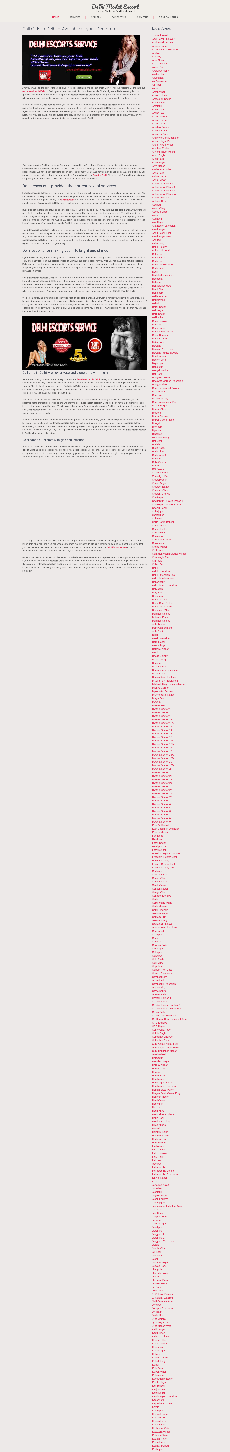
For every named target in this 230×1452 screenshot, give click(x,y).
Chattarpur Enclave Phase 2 (167, 504)
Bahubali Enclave (161, 285)
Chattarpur (158, 497)
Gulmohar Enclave (162, 1036)
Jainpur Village (160, 1216)
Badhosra (157, 268)
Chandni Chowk (161, 493)
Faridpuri (157, 839)
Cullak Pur (157, 564)
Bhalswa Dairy (160, 398)
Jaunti (155, 1258)
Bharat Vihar (159, 409)
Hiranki (156, 1128)
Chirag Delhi (159, 525)
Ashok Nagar (159, 176)
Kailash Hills (159, 1339)
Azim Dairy (158, 243)
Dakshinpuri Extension (164, 585)
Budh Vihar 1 (159, 451)
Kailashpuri (158, 1347)
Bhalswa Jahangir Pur (164, 402)
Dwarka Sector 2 (161, 768)
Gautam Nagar (160, 913)
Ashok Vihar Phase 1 (163, 183)
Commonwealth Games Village (169, 553)
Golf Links (157, 962)
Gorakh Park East (162, 969)
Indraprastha (159, 1167)
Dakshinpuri (158, 581)
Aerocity (156, 56)
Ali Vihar (156, 84)
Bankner (156, 324)
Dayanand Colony (162, 606)
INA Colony (158, 1149)
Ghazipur (157, 934)
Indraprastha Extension (165, 1174)
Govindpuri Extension (164, 983)
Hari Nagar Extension (164, 1086)
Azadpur (156, 239)
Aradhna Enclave (161, 148)
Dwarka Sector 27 (162, 789)
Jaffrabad (157, 1188)
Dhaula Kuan (159, 673)
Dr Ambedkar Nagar (163, 694)
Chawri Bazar (159, 507)
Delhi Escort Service (117, 547)
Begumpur (158, 363)
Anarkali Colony (161, 127)
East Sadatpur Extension (165, 828)
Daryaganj (157, 588)
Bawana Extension (162, 349)
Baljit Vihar (158, 317)
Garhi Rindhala (160, 909)
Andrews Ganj (160, 134)
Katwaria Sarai (160, 1435)
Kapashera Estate (162, 1403)
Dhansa (156, 663)
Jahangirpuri (158, 1202)
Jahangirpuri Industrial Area (167, 1206)
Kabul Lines (158, 1332)
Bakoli (155, 303)
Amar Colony (159, 95)
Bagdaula (157, 278)
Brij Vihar (157, 440)
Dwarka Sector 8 (161, 818)
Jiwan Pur (157, 1290)
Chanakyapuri (159, 479)
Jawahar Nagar (160, 1262)
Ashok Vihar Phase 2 (163, 187)
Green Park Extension (164, 1015)
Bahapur (156, 282)
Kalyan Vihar (159, 1371)
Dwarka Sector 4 (161, 804)
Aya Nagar (158, 222)
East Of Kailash (160, 825)
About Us (142, 17)
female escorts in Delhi (88, 379)
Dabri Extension (161, 571)
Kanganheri (158, 1385)
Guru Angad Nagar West (165, 1047)
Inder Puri (157, 1156)
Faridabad (157, 835)
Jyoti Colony (159, 1318)
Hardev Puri (158, 1068)
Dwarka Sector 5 (161, 807)
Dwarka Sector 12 (162, 719)
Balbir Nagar (159, 306)
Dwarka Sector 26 (162, 786)
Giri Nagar (157, 948)
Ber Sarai (157, 373)
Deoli (155, 634)
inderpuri (156, 1163)
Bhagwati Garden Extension (167, 380)
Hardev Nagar (160, 1064)
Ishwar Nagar (159, 1177)
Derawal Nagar (160, 648)
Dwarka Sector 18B (163, 758)
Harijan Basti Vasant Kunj (166, 1093)
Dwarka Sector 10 (162, 712)
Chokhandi (158, 543)
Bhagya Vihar (159, 384)
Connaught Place (161, 557)
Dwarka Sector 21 (162, 775)
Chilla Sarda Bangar (163, 521)
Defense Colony (161, 620)
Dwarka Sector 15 (162, 733)
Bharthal (156, 412)
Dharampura (159, 666)
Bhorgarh (157, 426)
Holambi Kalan (160, 1131)
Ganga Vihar (159, 892)
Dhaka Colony (160, 655)
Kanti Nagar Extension (164, 1396)
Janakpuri (157, 1227)
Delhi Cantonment (162, 627)
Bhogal (156, 423)
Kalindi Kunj (158, 1361)
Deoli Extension (161, 638)
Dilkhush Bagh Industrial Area (168, 684)
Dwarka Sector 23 (162, 782)
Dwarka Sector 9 (161, 821)
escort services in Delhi (33, 91)
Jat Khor (156, 1251)
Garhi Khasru (159, 906)
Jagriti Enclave (160, 1198)
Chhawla (157, 518)
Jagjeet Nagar (159, 1195)
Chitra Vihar (158, 532)
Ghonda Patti (159, 945)
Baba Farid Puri (161, 250)
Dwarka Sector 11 (162, 715)
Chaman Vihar (160, 472)
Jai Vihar (156, 1209)
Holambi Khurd (160, 1135)
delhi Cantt (158, 631)
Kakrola (156, 1354)
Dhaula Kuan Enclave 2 (165, 680)
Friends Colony (160, 860)
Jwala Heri (157, 1315)
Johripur (156, 1304)
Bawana (156, 345)
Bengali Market (160, 370)
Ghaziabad (158, 930)
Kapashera (158, 1399)
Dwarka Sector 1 (161, 708)
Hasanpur (157, 1103)
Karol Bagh (158, 1424)
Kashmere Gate (160, 1428)
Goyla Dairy (158, 987)
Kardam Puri (159, 1417)
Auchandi (157, 218)
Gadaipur (157, 871)
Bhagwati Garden (161, 377)
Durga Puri (158, 698)
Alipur (155, 88)
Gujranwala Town (161, 1029)
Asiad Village (159, 208)
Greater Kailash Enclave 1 (166, 1005)
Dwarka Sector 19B (163, 765)
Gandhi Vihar (159, 885)
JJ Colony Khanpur (162, 1294)
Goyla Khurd (159, 990)
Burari (155, 465)
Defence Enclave (161, 617)
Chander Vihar (160, 490)
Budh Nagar (158, 447)
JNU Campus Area (162, 1301)
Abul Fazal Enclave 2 (163, 42)
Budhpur (156, 458)
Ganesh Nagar (160, 888)
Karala (155, 1406)
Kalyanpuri (158, 1375)
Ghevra (156, 938)
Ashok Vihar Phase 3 (163, 190)
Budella (156, 444)
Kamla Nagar (159, 1382)
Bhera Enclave (160, 416)
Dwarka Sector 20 (162, 772)
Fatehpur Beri (159, 846)
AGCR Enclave (160, 63)
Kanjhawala (158, 1389)
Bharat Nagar (159, 405)
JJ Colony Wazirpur (163, 1297)
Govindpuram (159, 976)
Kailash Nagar (160, 1343)
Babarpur (157, 254)
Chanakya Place (161, 476)
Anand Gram (159, 109)
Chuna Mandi (159, 546)
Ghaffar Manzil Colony (164, 927)
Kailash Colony (160, 1336)
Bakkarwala (158, 299)
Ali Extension (159, 81)
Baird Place (158, 289)
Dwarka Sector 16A (163, 740)
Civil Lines (157, 550)
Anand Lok (158, 112)
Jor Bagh (157, 1311)
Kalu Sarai (157, 1368)
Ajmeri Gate (158, 67)
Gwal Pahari (159, 1054)
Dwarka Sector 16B (163, 744)
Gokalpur (157, 952)
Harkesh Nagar (160, 1096)
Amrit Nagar (158, 102)
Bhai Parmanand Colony (165, 388)
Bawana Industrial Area (165, 352)
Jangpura (157, 1230)
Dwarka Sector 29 (162, 797)
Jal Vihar (156, 1220)
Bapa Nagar (158, 328)
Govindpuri (158, 980)
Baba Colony (159, 246)
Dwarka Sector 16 (162, 737)
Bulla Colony (159, 462)
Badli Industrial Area (163, 275)
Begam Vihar (159, 359)
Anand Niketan (160, 116)
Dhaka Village (159, 659)
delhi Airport (158, 624)
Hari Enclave (159, 1075)
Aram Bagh (158, 155)
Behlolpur (157, 366)
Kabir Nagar (158, 1329)
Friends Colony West (164, 867)
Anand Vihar (159, 123)
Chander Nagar (160, 486)
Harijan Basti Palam (163, 1089)
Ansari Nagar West (162, 144)
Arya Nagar (158, 165)
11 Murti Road (160, 35)
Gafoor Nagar (159, 874)
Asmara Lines (160, 211)
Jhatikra (156, 1276)
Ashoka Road (159, 201)
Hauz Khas (158, 1110)
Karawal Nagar (160, 1414)
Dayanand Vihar (161, 610)
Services (75, 17)
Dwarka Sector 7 (161, 814)
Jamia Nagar (159, 1223)
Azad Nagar (158, 229)
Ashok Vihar (159, 179)
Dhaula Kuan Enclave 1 (165, 677)
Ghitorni (156, 941)
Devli (155, 652)
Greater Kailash (160, 994)
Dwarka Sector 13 (162, 726)
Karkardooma (159, 1421)
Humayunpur (159, 1142)
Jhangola (157, 1269)
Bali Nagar (158, 310)
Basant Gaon (159, 338)
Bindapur (157, 433)
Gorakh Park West (162, 973)
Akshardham (159, 74)
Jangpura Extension (163, 1241)
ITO (154, 1181)
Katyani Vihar (159, 1438)
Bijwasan (157, 430)
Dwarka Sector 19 (162, 761)
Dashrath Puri (159, 599)
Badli (155, 271)
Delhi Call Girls (168, 17)
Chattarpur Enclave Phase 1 (167, 500)
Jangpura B (158, 1237)
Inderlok (156, 1160)
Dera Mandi (158, 641)
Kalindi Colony (160, 1357)
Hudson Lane (159, 1139)
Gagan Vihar (159, 878)
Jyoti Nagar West (161, 1325)
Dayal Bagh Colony (163, 603)
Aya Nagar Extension (164, 225)
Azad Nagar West (162, 236)
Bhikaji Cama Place (163, 419)
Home (55, 17)
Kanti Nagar (158, 1392)
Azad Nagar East (161, 232)
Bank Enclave (159, 321)
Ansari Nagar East (162, 141)
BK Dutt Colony (161, 437)
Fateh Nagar (159, 842)
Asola (155, 215)
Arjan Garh (158, 158)
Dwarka (156, 701)
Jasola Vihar (159, 1248)
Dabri (155, 567)
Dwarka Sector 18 (162, 751)
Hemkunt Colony (161, 1121)
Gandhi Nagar (159, 881)
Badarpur (157, 261)
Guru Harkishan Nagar (164, 1050)
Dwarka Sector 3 (161, 800)
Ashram (156, 204)
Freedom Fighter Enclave (166, 853)
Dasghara (157, 596)
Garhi (155, 899)
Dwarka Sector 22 (162, 779)
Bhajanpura (158, 391)
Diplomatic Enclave (162, 691)
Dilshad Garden (160, 687)
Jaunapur (157, 1255)
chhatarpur (158, 514)
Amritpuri (157, 105)
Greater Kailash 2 (161, 1001)
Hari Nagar (158, 1079)
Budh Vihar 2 (159, 454)
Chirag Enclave (160, 529)
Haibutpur (157, 1057)
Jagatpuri (157, 1191)
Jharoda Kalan (160, 1273)
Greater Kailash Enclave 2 (166, 1008)
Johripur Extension (162, 1308)
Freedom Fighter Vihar (164, 856)
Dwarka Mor (159, 705)
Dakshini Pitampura (163, 578)
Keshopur (157, 1449)
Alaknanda (157, 77)
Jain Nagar (158, 1213)
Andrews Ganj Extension (165, 137)
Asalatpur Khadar (161, 169)
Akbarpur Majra (160, 70)
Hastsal (156, 1107)
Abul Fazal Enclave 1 (163, 38)
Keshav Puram (160, 1445)
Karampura (158, 1410)
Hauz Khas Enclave (163, 1114)
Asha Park (158, 172)
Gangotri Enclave (161, 895)
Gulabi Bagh (159, 1033)
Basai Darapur (160, 335)
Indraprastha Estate (163, 1170)
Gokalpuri (157, 955)
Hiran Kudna (159, 1124)
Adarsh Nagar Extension (165, 49)
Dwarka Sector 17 (162, 747)
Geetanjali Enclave (162, 923)
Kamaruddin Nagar (162, 1378)
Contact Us (119, 17)
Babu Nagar (158, 257)
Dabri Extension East (163, 574)
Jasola (155, 1244)
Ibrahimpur (158, 1146)
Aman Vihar (158, 91)
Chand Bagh (159, 483)
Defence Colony (161, 613)
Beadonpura (159, 356)
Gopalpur (157, 966)
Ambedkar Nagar (161, 98)
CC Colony (158, 469)
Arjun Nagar (158, 162)
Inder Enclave (159, 1153)
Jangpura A (158, 1234)
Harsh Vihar (158, 1100)
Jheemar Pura (160, 1280)
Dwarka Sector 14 (162, 730)
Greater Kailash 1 (161, 997)
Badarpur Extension (163, 264)
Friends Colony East (163, 864)
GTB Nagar (158, 1026)
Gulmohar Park (160, 1040)
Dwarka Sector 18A (163, 754)
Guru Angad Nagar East (165, 1043)
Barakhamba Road (162, 331)
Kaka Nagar (158, 1350)
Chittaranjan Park (161, 539)
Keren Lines (158, 1442)
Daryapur (157, 592)
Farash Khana (160, 832)
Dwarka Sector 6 (161, 811)
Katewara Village (161, 1431)
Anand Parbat (159, 120)
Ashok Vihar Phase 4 (163, 194)
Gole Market (159, 959)
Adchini (156, 53)
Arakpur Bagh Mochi (163, 151)
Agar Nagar (158, 60)
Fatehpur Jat (159, 849)
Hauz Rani (158, 1117)
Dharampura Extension (165, 670)
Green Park (158, 1012)
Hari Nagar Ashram (162, 1082)
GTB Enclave (159, 1022)
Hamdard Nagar (161, 1061)
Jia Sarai (156, 1287)
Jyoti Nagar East (161, 1322)
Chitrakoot (157, 536)
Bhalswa (157, 395)
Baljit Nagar (158, 313)
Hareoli (156, 1072)
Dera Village (158, 645)
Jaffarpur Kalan (160, 1184)
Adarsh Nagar (159, 45)
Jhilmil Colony (160, 1283)
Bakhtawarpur (159, 296)
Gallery (96, 17)
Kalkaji (155, 1364)
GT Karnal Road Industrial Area (169, 1019)
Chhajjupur (158, 511)
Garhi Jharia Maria (162, 902)
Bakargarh (157, 292)
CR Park (157, 560)
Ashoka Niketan (160, 197)
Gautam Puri (159, 916)
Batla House (159, 342)
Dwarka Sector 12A (163, 722)
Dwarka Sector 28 (162, 793)
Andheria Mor (159, 130)
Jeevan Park (159, 1265)
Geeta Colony (159, 920)
